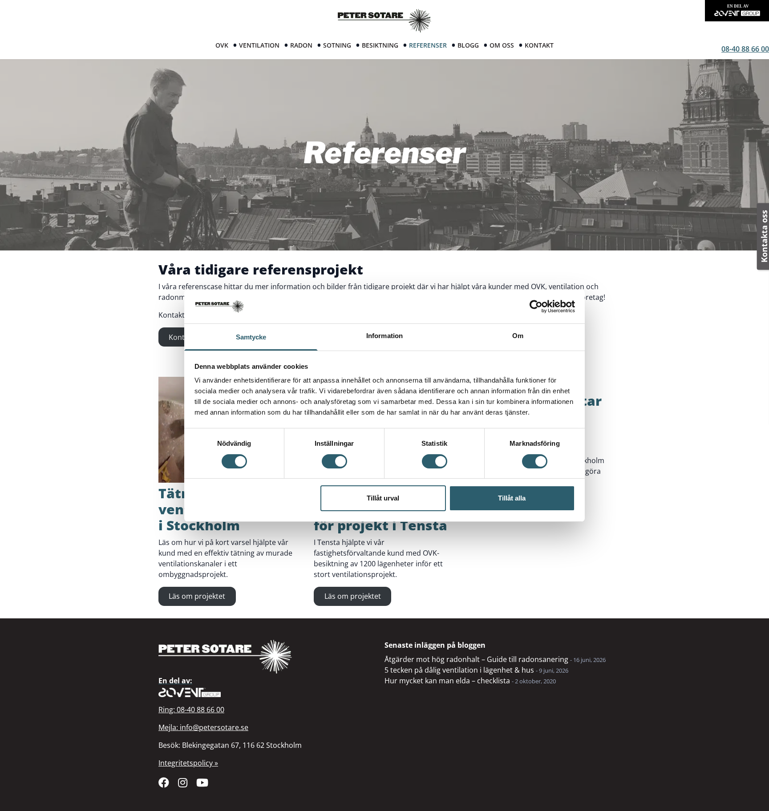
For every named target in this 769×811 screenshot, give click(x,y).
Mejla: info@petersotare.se (203, 727)
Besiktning (380, 45)
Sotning (337, 45)
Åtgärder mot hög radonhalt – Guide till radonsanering (476, 659)
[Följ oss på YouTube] (202, 782)
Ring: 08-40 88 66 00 (191, 709)
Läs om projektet (197, 596)
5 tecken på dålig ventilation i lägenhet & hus (459, 670)
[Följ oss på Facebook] (163, 782)
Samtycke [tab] (251, 337)
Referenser (428, 45)
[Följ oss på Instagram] (182, 782)
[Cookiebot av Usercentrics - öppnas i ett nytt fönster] (536, 306)
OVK (221, 45)
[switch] (334, 461)
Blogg (468, 45)
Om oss (502, 45)
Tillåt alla (512, 498)
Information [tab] (384, 335)
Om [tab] (517, 335)
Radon (301, 45)
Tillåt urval (383, 498)
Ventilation (259, 45)
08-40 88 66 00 (745, 49)
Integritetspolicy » (188, 763)
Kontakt (539, 45)
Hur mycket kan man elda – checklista (447, 681)
